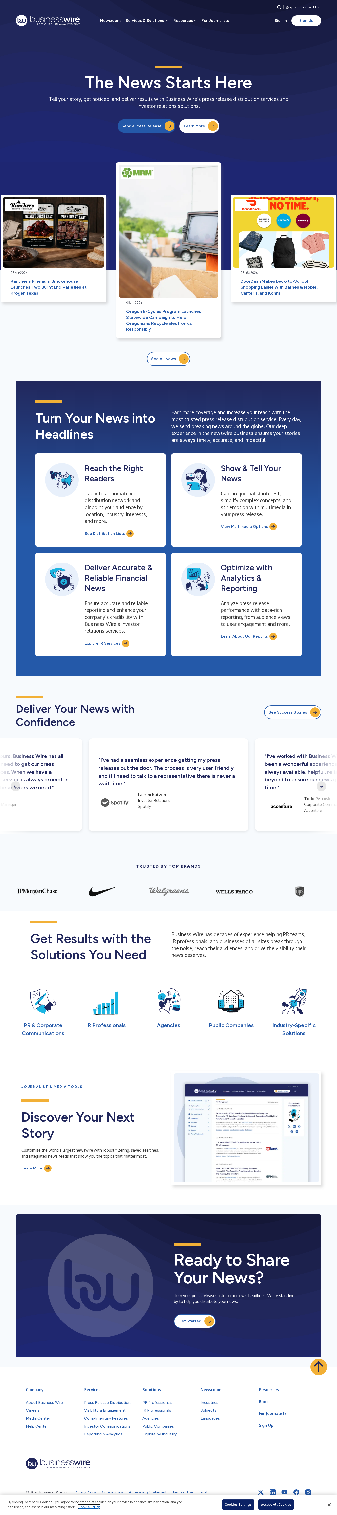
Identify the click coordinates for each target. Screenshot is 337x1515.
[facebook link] (296, 1492)
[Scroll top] (318, 1367)
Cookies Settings (238, 1504)
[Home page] (48, 20)
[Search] (279, 7)
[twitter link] (261, 1492)
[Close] (329, 1505)
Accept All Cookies (276, 1504)
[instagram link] (308, 1492)
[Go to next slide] (321, 786)
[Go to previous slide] (15, 786)
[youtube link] (284, 1492)
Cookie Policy (89, 1507)
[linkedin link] (273, 1492)
